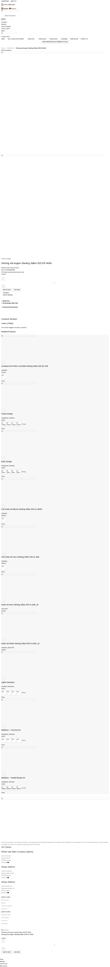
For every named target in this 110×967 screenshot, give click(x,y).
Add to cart (7, 952)
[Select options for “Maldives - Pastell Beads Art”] (3, 774)
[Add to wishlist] (17, 774)
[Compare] (13, 774)
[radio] (4, 788)
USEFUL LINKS (5, 897)
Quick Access (5, 911)
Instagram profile (5, 914)
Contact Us (4, 908)
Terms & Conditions (6, 906)
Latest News (4, 923)
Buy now (17, 952)
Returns (3, 903)
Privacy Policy (5, 900)
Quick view (8, 774)
